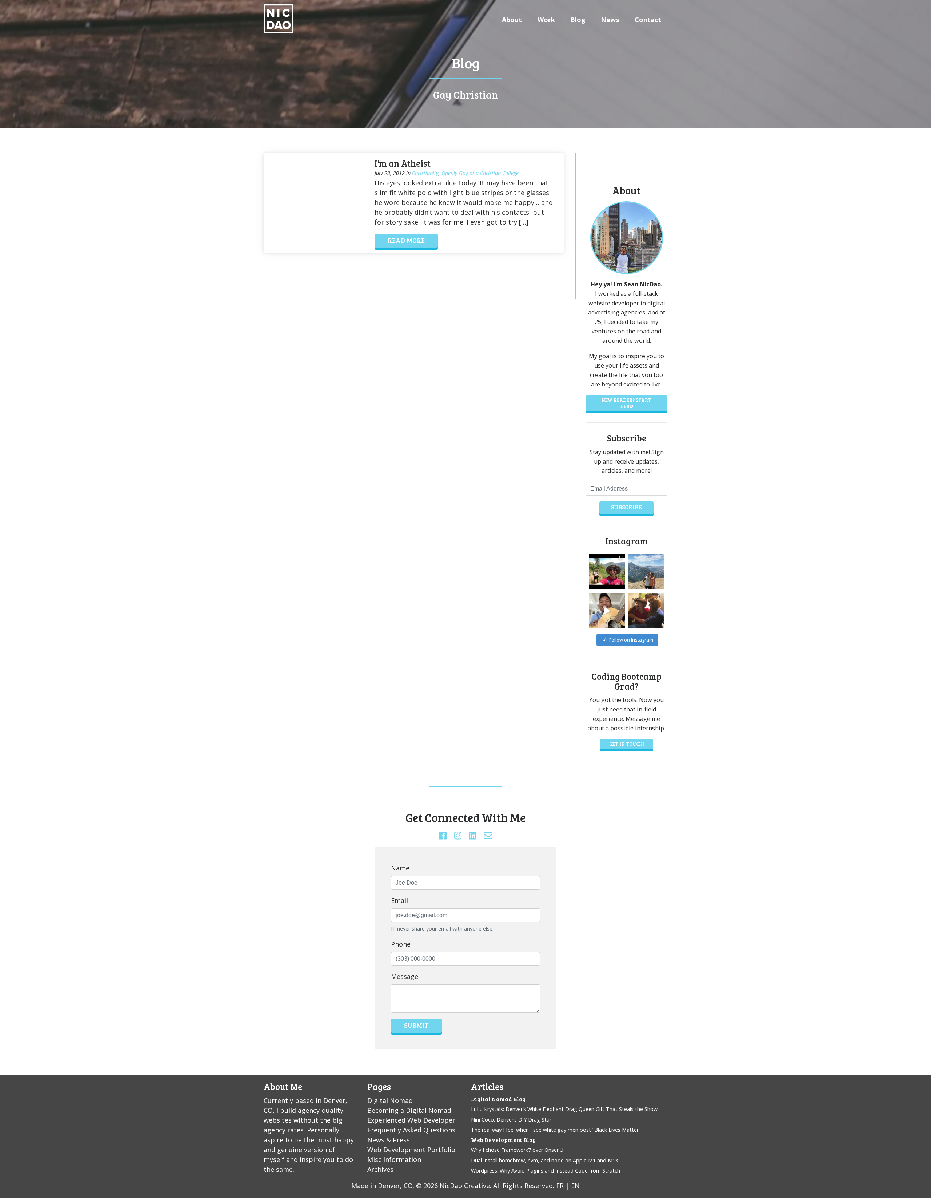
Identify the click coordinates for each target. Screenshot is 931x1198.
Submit (416, 1025)
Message (404, 976)
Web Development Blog (503, 1139)
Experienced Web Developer (411, 1120)
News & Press (388, 1139)
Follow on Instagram (631, 639)
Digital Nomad (390, 1100)
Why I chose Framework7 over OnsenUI (518, 1149)
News (610, 20)
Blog (578, 20)
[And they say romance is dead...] (646, 572)
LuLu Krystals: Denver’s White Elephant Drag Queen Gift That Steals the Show (564, 1109)
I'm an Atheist (403, 163)
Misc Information (394, 1159)
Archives (380, 1169)
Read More (406, 240)
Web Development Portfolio (411, 1149)
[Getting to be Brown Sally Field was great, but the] (646, 610)
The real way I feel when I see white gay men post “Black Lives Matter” (555, 1129)
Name (400, 868)
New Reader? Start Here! (626, 403)
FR (560, 1185)
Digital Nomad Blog (498, 1099)
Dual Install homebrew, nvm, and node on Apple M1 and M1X (544, 1160)
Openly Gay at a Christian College (480, 173)
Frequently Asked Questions (411, 1130)
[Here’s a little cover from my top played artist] (607, 610)
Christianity (425, 173)
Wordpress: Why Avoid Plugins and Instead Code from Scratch (545, 1170)
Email (399, 900)
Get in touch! (626, 744)
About (512, 20)
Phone (401, 944)
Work (546, 20)
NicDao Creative (465, 1185)
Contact (648, 20)
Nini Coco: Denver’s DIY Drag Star (511, 1119)
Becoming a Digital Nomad (409, 1110)
